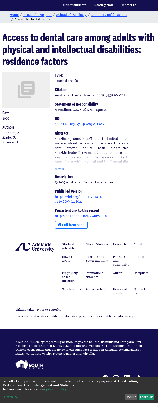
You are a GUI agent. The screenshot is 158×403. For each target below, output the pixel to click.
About (138, 244)
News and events (120, 291)
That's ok (146, 397)
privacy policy (56, 389)
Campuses (141, 273)
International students (95, 274)
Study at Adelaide (68, 246)
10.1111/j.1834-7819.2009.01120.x (80, 124)
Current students (74, 5)
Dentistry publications (109, 15)
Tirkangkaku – (38, 309)
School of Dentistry (71, 15)
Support (139, 256)
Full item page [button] (72, 225)
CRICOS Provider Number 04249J (112, 316)
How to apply (67, 258)
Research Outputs (37, 15)
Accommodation (97, 289)
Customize (10, 397)
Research (119, 244)
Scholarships (71, 289)
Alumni (118, 273)
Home (14, 15)
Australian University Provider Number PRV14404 (50, 316)
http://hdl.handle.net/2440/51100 (81, 216)
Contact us (128, 5)
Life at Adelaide (97, 244)
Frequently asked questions (70, 276)
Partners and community (121, 260)
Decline (131, 397)
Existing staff (103, 5)
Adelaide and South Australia (97, 258)
